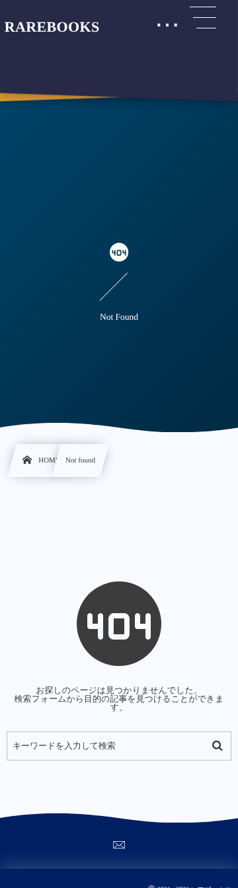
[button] (203, 18)
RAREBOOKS (52, 27)
